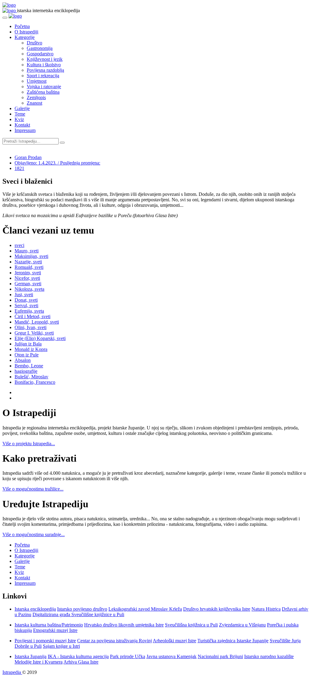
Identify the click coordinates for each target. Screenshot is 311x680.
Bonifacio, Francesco (35, 382)
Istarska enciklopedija (35, 609)
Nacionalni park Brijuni (220, 656)
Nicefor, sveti (27, 278)
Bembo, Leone (29, 365)
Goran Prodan (28, 157)
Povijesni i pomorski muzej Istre (45, 640)
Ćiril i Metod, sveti (32, 316)
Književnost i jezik (45, 59)
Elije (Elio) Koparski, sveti (40, 338)
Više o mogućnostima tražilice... (32, 488)
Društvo (34, 42)
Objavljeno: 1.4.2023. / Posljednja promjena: (57, 162)
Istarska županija (30, 656)
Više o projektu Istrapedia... (28, 443)
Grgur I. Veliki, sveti (34, 332)
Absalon (23, 360)
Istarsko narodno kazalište (269, 656)
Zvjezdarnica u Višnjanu (242, 624)
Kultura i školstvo (44, 64)
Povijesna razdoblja (45, 70)
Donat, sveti (26, 300)
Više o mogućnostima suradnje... (33, 534)
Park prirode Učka (127, 656)
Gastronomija (40, 48)
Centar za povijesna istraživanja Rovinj (114, 640)
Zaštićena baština (43, 92)
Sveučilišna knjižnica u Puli (191, 624)
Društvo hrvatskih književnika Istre (216, 609)
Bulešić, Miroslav (31, 376)
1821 (19, 168)
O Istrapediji (26, 31)
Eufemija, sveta (29, 311)
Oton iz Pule (27, 354)
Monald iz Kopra (31, 349)
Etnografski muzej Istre (55, 630)
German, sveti (28, 283)
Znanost (34, 103)
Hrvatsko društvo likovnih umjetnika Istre (124, 624)
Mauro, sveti (27, 250)
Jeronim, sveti (28, 272)
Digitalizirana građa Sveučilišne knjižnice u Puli (78, 614)
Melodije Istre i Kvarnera (39, 661)
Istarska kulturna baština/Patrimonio (49, 624)
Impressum (25, 130)
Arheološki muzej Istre (174, 640)
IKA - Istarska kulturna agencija (78, 656)
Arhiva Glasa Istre (80, 661)
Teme (20, 113)
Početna (22, 26)
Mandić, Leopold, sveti (37, 321)
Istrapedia (12, 672)
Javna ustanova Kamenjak (171, 656)
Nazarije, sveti (28, 261)
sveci (19, 245)
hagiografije (26, 371)
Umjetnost (36, 81)
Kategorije (25, 37)
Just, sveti (24, 294)
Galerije (22, 108)
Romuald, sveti (29, 267)
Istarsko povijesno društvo (82, 609)
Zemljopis (36, 97)
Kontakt (22, 124)
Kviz (19, 119)
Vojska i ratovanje (44, 86)
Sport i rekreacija (43, 75)
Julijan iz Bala (28, 343)
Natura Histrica (266, 609)
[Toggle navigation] (4, 18)
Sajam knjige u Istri (61, 646)
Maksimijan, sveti (31, 256)
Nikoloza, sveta (29, 289)
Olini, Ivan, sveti (30, 327)
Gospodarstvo (40, 53)
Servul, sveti (26, 305)
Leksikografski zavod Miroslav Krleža (145, 609)
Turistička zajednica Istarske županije (232, 640)
